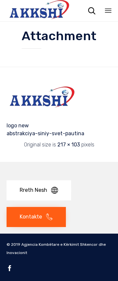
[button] (39, 190)
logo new (18, 125)
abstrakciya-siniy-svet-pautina (45, 133)
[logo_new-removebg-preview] (42, 112)
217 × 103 (68, 144)
